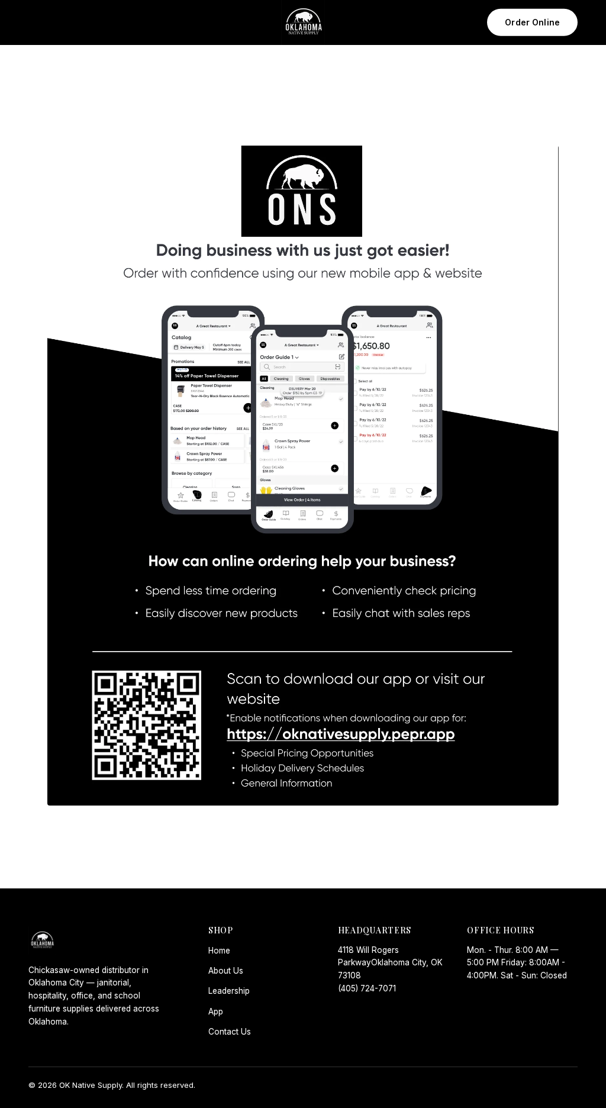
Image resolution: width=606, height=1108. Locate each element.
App (215, 1011)
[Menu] (42, 22)
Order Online (532, 22)
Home (219, 950)
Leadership (229, 991)
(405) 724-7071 (367, 988)
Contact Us (229, 1031)
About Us (225, 970)
